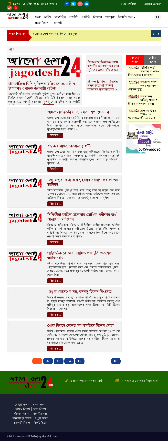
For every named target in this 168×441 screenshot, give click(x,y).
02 (47, 361)
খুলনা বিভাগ (39, 404)
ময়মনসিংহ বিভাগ (22, 418)
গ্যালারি (58, 23)
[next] (79, 361)
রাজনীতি (73, 17)
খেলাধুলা (110, 17)
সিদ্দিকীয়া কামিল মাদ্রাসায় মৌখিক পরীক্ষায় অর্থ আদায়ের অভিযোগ (81, 217)
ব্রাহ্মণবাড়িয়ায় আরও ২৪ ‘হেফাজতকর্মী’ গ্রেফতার (142, 114)
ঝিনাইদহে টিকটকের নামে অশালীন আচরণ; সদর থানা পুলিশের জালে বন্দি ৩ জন (103, 66)
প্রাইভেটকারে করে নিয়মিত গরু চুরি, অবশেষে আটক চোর (80, 255)
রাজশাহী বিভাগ (21, 423)
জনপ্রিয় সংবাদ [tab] (152, 59)
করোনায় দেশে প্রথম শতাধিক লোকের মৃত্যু (55, 34)
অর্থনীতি (86, 17)
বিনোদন (97, 17)
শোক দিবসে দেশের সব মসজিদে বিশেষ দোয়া (80, 325)
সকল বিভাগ (42, 23)
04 (69, 361)
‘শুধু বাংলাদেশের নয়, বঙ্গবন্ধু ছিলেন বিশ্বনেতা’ (80, 291)
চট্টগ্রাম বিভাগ (22, 409)
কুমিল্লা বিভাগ (22, 404)
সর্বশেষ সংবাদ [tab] (135, 59)
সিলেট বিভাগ (40, 423)
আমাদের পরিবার (128, 4)
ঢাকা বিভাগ (39, 409)
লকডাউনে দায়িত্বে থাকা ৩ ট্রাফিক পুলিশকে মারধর (143, 100)
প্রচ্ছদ (38, 17)
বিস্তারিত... (55, 135)
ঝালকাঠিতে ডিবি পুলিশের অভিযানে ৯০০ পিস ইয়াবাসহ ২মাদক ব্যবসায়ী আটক (41, 86)
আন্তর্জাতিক (60, 17)
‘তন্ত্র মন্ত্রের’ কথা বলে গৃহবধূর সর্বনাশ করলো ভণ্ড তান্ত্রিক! (82, 182)
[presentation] (153, 33)
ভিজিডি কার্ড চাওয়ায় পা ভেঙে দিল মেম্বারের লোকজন (143, 71)
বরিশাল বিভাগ (21, 414)
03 (58, 361)
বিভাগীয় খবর (126, 17)
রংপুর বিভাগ (41, 418)
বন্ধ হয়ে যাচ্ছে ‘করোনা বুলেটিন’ (70, 146)
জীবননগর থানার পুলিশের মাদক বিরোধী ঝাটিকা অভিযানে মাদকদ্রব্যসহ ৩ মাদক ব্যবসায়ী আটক (103, 87)
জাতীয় (47, 17)
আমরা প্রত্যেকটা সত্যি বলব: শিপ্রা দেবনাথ (78, 112)
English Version (152, 4)
